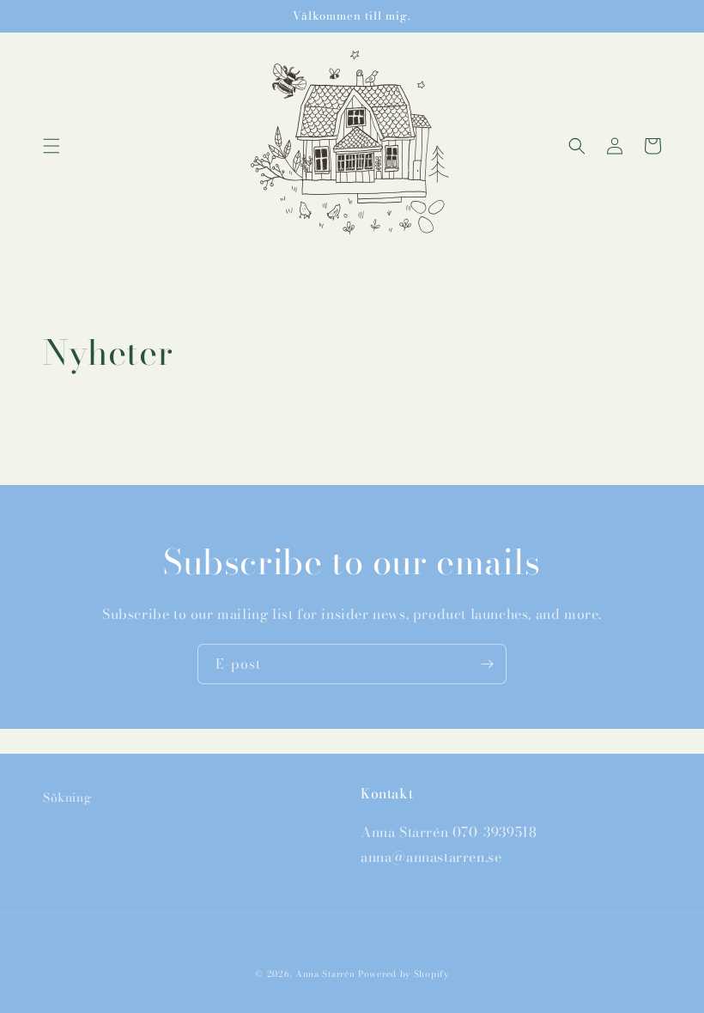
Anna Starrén (325, 974)
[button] (51, 146)
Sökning (67, 797)
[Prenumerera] (487, 664)
